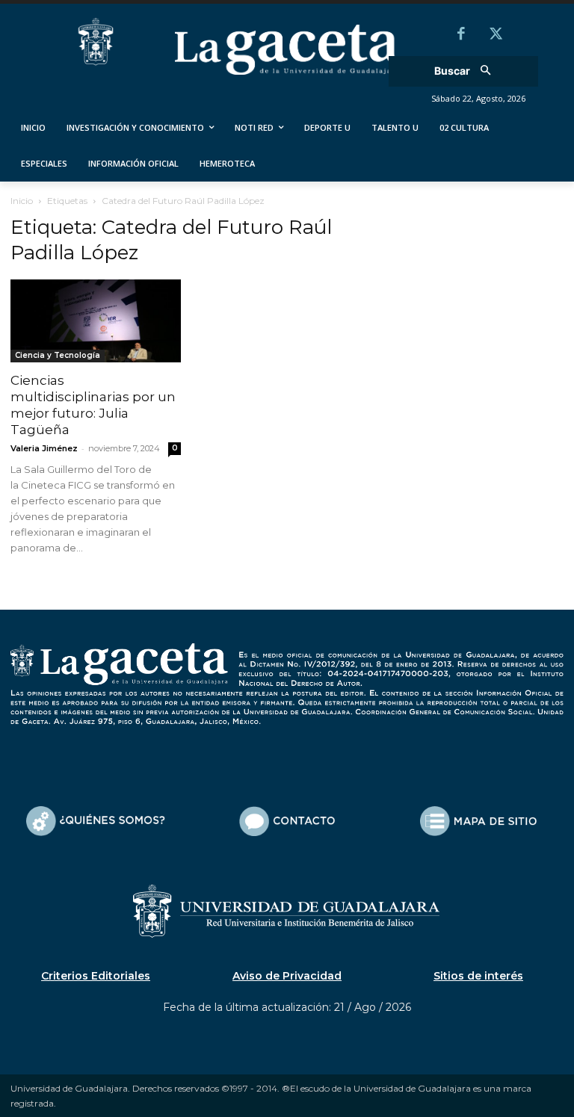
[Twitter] (495, 35)
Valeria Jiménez (44, 448)
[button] (467, 71)
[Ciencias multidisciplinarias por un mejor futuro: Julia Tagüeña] (95, 321)
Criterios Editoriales (95, 976)
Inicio (21, 200)
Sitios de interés (478, 976)
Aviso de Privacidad (287, 976)
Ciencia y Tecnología (57, 355)
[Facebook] (461, 35)
